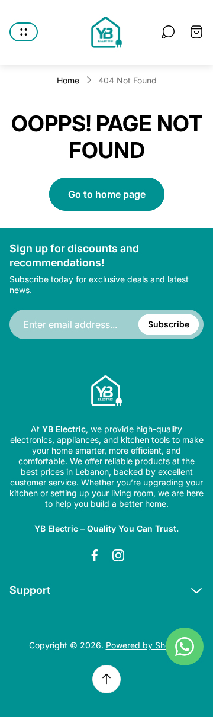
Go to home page (107, 194)
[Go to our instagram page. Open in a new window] (118, 555)
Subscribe (168, 324)
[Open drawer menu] (23, 31)
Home (68, 80)
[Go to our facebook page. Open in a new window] (95, 555)
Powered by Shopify (145, 645)
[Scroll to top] (106, 679)
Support (29, 590)
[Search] (168, 32)
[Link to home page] (106, 390)
